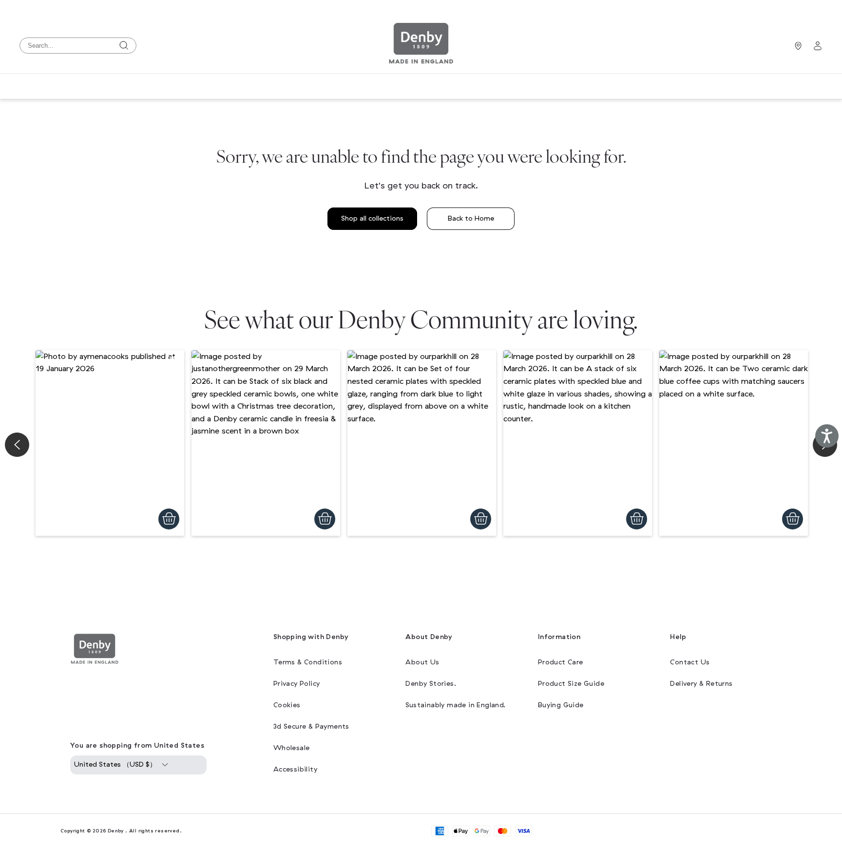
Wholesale (291, 748)
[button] (110, 443)
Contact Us (689, 662)
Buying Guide (561, 705)
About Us (422, 662)
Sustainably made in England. (455, 705)
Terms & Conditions (307, 662)
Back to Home (471, 218)
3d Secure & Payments (311, 726)
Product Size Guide (571, 683)
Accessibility (295, 769)
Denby (116, 831)
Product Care (560, 662)
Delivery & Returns (701, 683)
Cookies (287, 705)
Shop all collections (372, 218)
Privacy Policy (296, 683)
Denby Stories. (430, 683)
